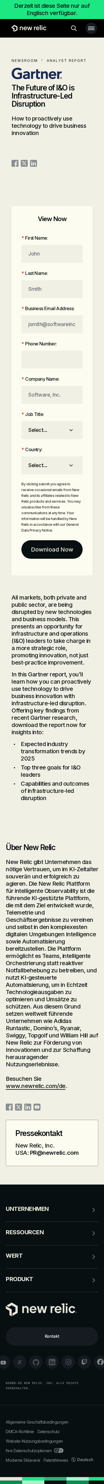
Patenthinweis (56, 1460)
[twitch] (84, 1362)
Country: (31, 449)
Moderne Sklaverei (23, 1460)
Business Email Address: (48, 308)
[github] (36, 1362)
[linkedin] (52, 1362)
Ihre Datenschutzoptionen (28, 1450)
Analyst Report (67, 60)
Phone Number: (39, 344)
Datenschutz (49, 1431)
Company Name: (40, 379)
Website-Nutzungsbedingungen (34, 1441)
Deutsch (85, 1459)
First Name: (34, 238)
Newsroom (25, 60)
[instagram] (68, 1362)
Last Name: (34, 273)
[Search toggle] (74, 28)
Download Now (52, 549)
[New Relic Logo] (28, 28)
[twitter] (20, 1362)
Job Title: (32, 414)
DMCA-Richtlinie (20, 1431)
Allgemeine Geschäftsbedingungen (37, 1422)
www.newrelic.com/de (36, 1086)
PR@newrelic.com (54, 1152)
